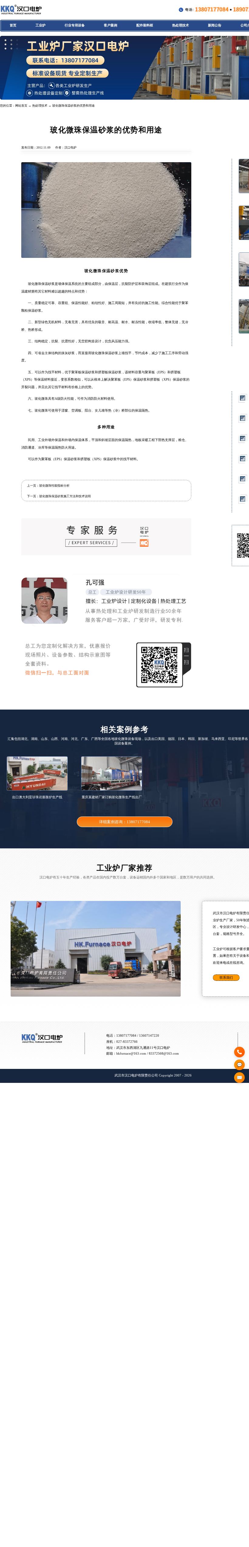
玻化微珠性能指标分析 (54, 485)
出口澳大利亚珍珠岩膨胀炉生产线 (37, 797)
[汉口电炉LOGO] (21, 13)
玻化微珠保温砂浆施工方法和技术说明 (65, 496)
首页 (13, 25)
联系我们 (226, 977)
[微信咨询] (239, 1064)
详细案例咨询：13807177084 (124, 822)
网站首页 (21, 105)
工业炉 (41, 25)
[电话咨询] (239, 1052)
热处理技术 (180, 25)
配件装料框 (144, 25)
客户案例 (110, 25)
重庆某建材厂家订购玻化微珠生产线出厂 (112, 797)
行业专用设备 (75, 25)
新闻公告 (214, 25)
